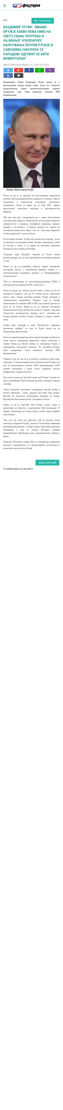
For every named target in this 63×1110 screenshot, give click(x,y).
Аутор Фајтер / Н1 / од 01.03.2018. (32, 64)
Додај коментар (46, 462)
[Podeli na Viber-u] (50, 70)
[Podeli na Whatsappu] (39, 70)
